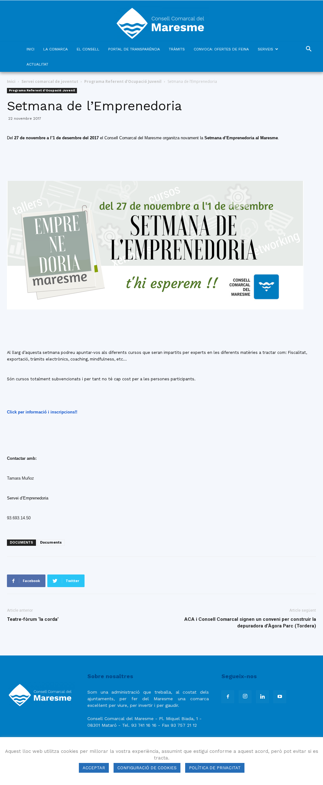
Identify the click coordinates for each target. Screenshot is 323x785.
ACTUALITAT (37, 64)
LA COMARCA (55, 49)
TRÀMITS (177, 49)
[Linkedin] (262, 696)
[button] (308, 50)
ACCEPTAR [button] (94, 767)
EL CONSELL (88, 49)
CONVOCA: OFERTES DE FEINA (221, 49)
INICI (30, 49)
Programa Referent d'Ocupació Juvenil (123, 81)
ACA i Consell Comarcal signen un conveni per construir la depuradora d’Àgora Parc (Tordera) (250, 622)
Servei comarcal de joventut (49, 81)
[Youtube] (279, 696)
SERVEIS (265, 49)
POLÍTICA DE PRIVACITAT (215, 767)
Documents (51, 542)
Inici (11, 81)
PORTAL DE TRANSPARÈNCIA (134, 49)
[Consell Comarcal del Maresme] (161, 21)
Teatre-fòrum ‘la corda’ (33, 619)
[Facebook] (227, 696)
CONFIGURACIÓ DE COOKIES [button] (147, 767)
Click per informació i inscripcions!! (42, 412)
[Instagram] (245, 696)
